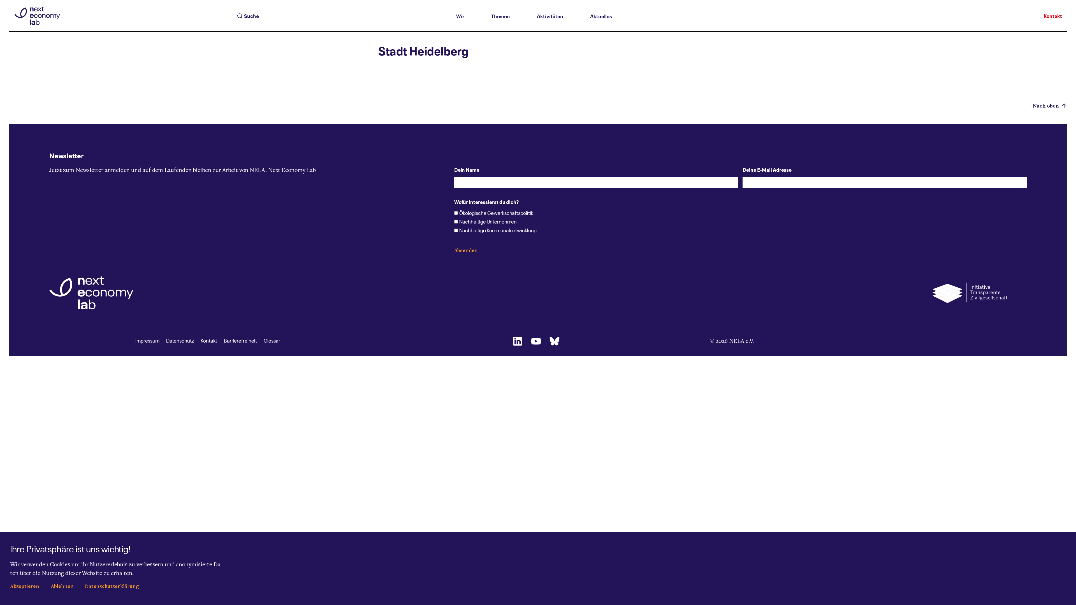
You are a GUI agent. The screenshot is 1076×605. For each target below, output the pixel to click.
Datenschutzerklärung (112, 586)
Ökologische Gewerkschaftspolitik (496, 213)
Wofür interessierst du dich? (486, 201)
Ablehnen (62, 586)
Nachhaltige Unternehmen (488, 222)
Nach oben (1046, 106)
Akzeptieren (24, 586)
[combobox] (345, 16)
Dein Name (467, 169)
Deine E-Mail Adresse (767, 169)
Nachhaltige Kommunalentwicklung (498, 230)
